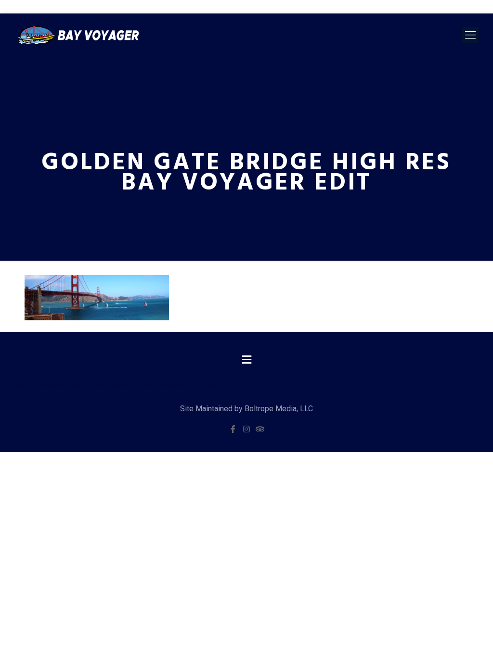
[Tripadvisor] (260, 429)
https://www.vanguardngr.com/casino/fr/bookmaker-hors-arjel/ (116, 385)
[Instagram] (246, 429)
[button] (246, 360)
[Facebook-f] (233, 429)
